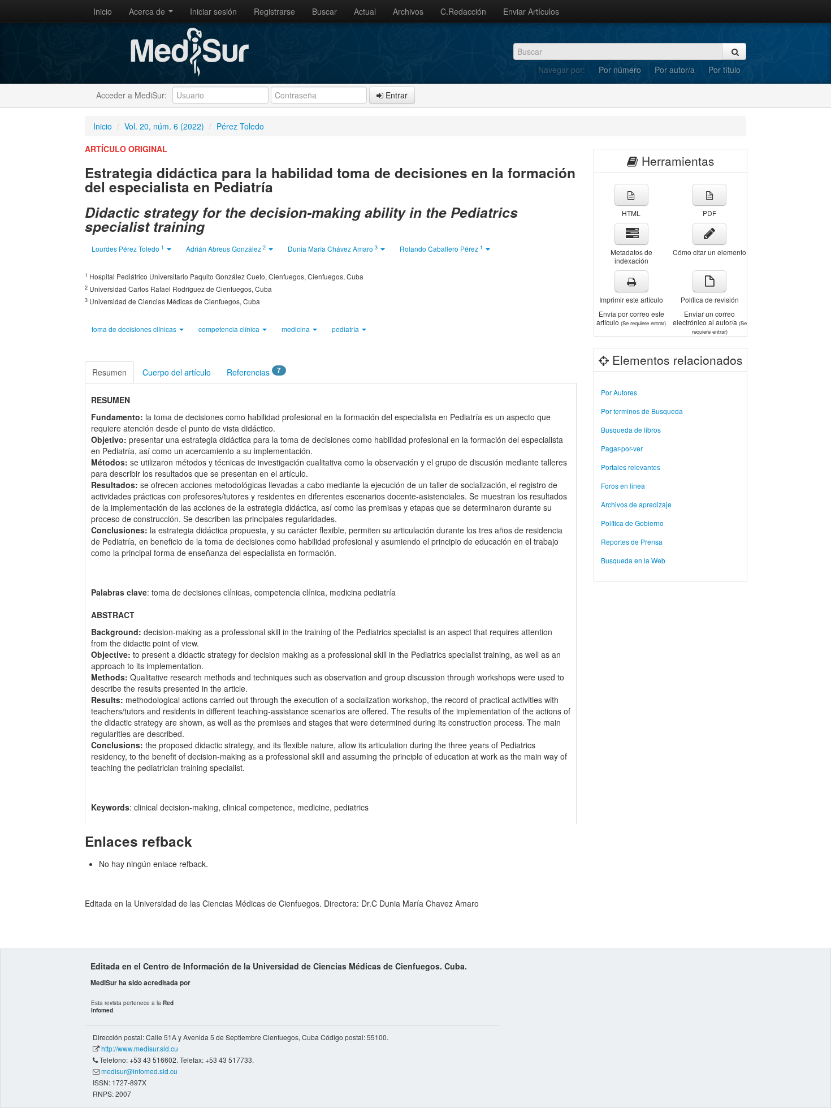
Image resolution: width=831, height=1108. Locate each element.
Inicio (102, 11)
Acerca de (148, 11)
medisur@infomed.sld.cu (139, 1071)
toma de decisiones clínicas (135, 329)
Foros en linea (623, 485)
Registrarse (274, 11)
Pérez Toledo (240, 126)
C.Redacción (463, 11)
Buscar (324, 11)
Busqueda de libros (631, 429)
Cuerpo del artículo (176, 372)
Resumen (109, 372)
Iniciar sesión (213, 11)
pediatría (346, 329)
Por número (620, 69)
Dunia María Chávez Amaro (333, 248)
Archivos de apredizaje (636, 504)
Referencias (254, 371)
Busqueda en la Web (633, 560)
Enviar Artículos (531, 11)
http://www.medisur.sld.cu (139, 1048)
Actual (365, 11)
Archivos (408, 11)
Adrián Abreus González (226, 248)
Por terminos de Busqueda (642, 411)
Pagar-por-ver (622, 448)
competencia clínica (229, 329)
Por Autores (619, 392)
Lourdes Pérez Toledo (128, 248)
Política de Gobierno (632, 523)
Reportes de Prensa (632, 541)
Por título (724, 69)
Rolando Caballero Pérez (441, 248)
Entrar (395, 95)
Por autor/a (675, 69)
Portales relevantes (630, 467)
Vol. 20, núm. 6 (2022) (164, 126)
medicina (296, 329)
